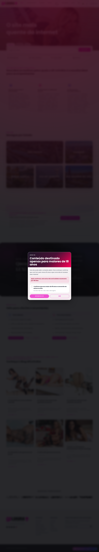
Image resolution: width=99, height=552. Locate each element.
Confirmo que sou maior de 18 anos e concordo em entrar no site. (50, 288)
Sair (59, 296)
